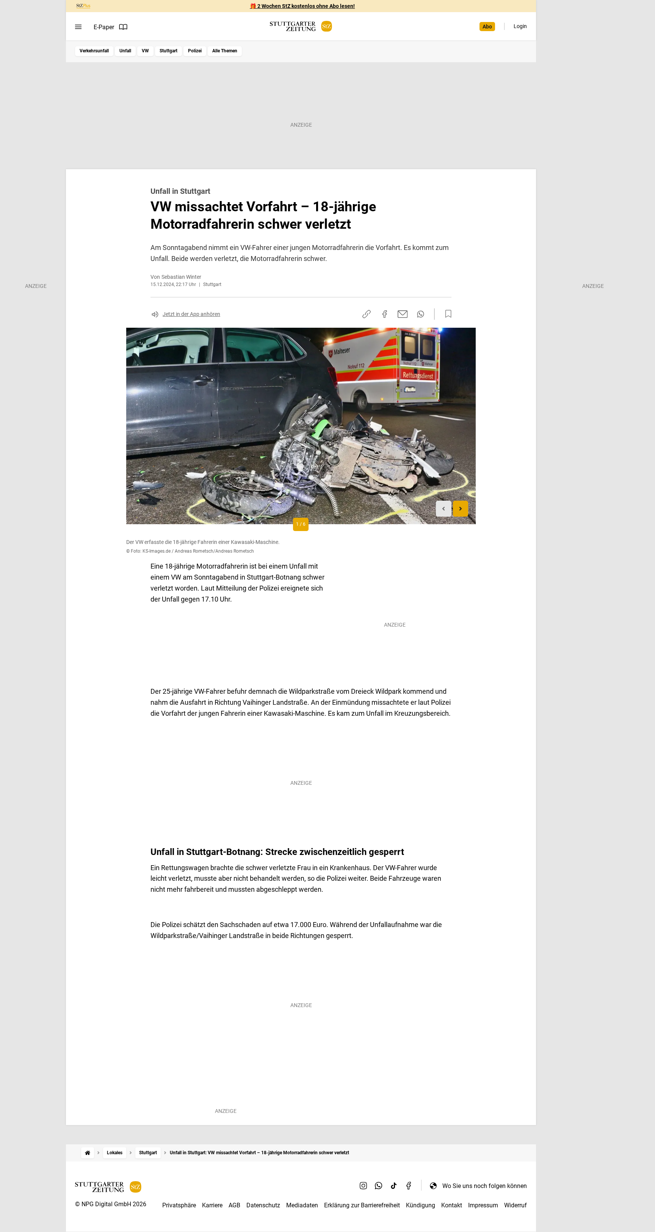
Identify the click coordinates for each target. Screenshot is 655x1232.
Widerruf (515, 1205)
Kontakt (451, 1205)
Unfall (125, 50)
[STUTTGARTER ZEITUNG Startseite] (301, 26)
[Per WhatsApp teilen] (420, 314)
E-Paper (104, 27)
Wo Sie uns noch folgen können (484, 1186)
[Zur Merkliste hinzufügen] (446, 314)
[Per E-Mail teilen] (402, 314)
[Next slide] (461, 509)
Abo (487, 27)
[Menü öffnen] (78, 27)
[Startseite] (87, 1152)
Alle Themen (224, 50)
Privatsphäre (179, 1205)
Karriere (212, 1205)
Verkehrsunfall (94, 50)
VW (145, 50)
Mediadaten (302, 1205)
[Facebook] (409, 1186)
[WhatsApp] (379, 1186)
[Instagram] (363, 1186)
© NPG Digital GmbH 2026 (110, 1204)
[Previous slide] (443, 509)
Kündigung (420, 1205)
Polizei (195, 50)
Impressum (483, 1205)
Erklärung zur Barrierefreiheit (362, 1205)
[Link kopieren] (366, 314)
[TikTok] (394, 1186)
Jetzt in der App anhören (191, 314)
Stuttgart (168, 50)
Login (520, 26)
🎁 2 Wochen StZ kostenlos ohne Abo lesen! (302, 6)
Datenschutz (263, 1205)
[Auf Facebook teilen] (384, 314)
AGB (234, 1205)
